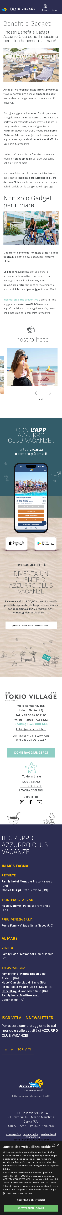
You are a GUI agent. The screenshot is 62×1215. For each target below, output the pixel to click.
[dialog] (31, 1178)
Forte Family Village (15, 925)
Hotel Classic (11, 982)
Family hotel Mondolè (17, 881)
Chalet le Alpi (11, 890)
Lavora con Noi (31, 790)
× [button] (58, 1145)
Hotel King (9, 991)
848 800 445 (38, 724)
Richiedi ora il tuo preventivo (20, 299)
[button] (31, 1193)
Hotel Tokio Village (15, 987)
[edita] (47, 1096)
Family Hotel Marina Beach (20, 974)
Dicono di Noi (31, 786)
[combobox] (53, 1145)
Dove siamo (31, 782)
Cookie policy (13, 1134)
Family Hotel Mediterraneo (20, 995)
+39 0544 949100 (34, 715)
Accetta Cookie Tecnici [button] (31, 1199)
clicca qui (51, 1189)
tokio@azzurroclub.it (31, 729)
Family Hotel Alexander (18, 954)
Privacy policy (30, 1134)
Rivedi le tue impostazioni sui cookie (32, 1139)
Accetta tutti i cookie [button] (31, 1208)
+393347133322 (36, 720)
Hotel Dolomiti (12, 906)
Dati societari (48, 1134)
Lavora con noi (32, 1137)
